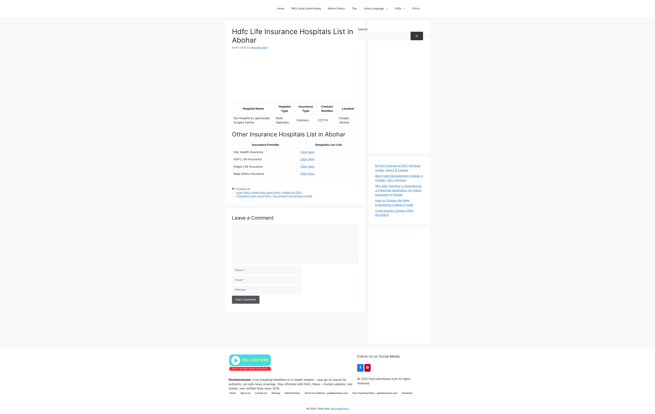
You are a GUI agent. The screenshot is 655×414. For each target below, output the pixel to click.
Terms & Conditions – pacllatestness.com (326, 393)
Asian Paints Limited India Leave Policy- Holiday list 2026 (268, 192)
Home (280, 8)
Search (362, 29)
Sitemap (276, 393)
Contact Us (261, 393)
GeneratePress (339, 408)
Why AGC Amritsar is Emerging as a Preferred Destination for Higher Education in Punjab (398, 190)
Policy (416, 8)
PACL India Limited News (306, 8)
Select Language (374, 8)
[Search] (417, 36)
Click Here (307, 152)
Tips (354, 8)
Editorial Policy (292, 393)
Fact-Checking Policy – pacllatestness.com (374, 393)
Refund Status (336, 8)
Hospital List (243, 188)
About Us (245, 393)
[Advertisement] (295, 73)
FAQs (398, 8)
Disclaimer (407, 393)
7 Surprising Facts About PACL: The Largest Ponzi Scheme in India (274, 196)
